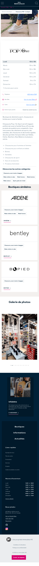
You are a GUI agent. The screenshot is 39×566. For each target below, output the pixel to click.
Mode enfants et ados (9, 177)
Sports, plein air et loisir (19, 180)
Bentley (7, 256)
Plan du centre (9, 456)
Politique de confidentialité (19, 547)
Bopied (6, 288)
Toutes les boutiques (7, 11)
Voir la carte (30, 104)
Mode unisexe (7, 180)
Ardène (7, 220)
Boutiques (19, 427)
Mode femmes (21, 177)
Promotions (8, 459)
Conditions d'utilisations (19, 544)
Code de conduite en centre (12, 469)
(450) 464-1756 (9, 518)
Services (7, 463)
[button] (10, 365)
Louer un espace (18, 557)
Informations (19, 433)
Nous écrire (8, 521)
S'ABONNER (13, 412)
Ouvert (6, 7)
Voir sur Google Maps (10, 516)
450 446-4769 (32, 94)
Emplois (7, 466)
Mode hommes (31, 177)
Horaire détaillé (9, 498)
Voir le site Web (29, 99)
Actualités (19, 439)
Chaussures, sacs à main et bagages (13, 173)
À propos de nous (9, 452)
